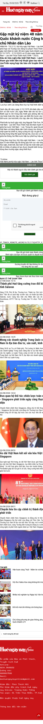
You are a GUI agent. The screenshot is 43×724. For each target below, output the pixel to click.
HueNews (34, 3)
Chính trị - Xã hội (17, 22)
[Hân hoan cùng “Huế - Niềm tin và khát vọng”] (5, 574)
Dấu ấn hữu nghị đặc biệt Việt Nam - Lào (20, 58)
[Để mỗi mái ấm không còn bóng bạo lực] (5, 611)
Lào (9, 161)
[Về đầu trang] (38, 715)
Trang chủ (6, 22)
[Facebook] (24, 3)
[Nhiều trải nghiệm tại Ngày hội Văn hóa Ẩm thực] (5, 599)
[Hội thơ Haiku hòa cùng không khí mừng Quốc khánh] (5, 586)
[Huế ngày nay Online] (24, 10)
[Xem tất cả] (4, 10)
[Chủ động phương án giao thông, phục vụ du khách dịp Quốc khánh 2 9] (5, 624)
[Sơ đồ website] (20, 3)
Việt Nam (4, 161)
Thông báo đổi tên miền (13, 706)
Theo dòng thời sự (31, 22)
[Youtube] (28, 3)
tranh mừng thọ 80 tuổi (10, 634)
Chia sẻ (36, 30)
